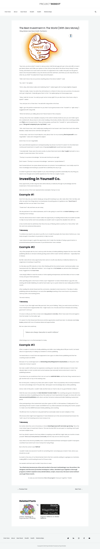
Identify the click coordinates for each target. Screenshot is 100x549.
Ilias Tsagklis (65, 151)
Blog (21, 31)
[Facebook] (84, 538)
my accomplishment (50, 147)
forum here (35, 270)
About (15, 12)
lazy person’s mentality (51, 314)
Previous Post (22, 489)
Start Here (8, 12)
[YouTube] (89, 538)
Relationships (48, 12)
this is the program (49, 478)
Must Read (24, 12)
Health (39, 12)
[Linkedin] (73, 538)
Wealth (32, 12)
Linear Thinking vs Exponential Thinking (27, 517)
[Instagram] (78, 538)
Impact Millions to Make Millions (49, 517)
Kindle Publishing (69, 211)
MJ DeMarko (58, 268)
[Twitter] (68, 538)
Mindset (25, 31)
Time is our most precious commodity (36, 436)
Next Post (78, 489)
